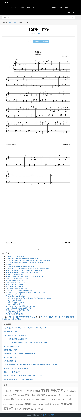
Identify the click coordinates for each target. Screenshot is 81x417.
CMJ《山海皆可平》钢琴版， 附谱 (16, 288)
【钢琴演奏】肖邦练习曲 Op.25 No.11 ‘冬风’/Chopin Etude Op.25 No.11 (28, 260)
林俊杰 (55, 395)
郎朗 (68, 399)
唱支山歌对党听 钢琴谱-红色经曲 (16, 280)
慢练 (19, 395)
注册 (68, 12)
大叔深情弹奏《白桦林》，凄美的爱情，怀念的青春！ (22, 258)
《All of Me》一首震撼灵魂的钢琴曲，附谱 (19, 290)
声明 (52, 415)
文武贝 (44, 395)
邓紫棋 (63, 400)
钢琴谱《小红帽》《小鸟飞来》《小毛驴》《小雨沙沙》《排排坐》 (25, 276)
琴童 (70, 395)
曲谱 (45, 7)
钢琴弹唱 (41, 404)
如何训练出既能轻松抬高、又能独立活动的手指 (18, 379)
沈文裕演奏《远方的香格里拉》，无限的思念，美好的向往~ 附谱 (25, 292)
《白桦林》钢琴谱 (38, 29)
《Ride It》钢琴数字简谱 (13, 300)
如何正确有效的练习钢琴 (11, 331)
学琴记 (5, 2)
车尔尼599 (56, 399)
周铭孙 (22, 391)
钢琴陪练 (40, 409)
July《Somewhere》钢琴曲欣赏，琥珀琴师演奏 (20, 306)
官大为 (66, 391)
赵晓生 (33, 399)
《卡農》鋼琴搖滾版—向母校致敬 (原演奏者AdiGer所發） (24, 266)
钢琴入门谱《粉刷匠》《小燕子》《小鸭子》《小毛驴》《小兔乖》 (25, 270)
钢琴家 (35, 404)
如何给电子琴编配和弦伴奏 (14, 274)
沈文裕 (61, 395)
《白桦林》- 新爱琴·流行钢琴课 (15, 256)
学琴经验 (36, 390)
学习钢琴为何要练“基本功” (12, 346)
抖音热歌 (35, 394)
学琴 (10, 7)
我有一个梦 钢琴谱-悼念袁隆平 (15, 284)
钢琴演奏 (66, 404)
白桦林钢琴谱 (44, 41)
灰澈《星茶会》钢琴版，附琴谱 (15, 296)
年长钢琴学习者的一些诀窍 (12, 372)
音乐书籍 (53, 7)
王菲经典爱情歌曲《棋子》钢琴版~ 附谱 (18, 308)
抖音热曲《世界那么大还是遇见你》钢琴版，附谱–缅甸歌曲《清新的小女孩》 (30, 298)
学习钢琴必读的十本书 (11, 357)
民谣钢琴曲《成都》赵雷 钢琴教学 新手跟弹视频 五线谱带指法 (25, 262)
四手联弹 (28, 390)
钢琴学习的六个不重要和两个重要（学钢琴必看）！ (20, 354)
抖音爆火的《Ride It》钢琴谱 (15, 302)
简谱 (13, 399)
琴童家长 (6, 399)
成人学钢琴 (25, 395)
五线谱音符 (9, 264)
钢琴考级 (26, 408)
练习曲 (19, 399)
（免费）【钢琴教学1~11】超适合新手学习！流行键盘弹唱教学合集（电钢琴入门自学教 (30, 365)
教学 (34, 7)
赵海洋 (38, 400)
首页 (4, 7)
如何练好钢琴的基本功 (11, 350)
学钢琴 (45, 390)
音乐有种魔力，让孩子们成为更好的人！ (16, 335)
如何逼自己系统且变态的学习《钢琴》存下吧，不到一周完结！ (23, 376)
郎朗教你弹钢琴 (8, 404)
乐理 (28, 7)
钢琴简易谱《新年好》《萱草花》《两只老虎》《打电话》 (23, 272)
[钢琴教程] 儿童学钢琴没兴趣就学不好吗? (16, 368)
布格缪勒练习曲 (7, 395)
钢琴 (66, 7)
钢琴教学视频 (56, 404)
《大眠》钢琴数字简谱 (13, 312)
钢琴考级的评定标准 (10, 361)
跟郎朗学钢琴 (46, 399)
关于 (44, 415)
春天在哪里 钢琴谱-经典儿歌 (15, 286)
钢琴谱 (33, 408)
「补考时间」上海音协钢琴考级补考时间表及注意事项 (57, 317)
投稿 (48, 415)
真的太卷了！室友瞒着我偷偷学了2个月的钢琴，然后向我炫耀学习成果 (25, 342)
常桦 (14, 395)
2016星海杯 (6, 391)
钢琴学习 (28, 404)
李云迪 (50, 395)
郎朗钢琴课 (19, 404)
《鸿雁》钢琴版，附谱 (13, 304)
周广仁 (12, 391)
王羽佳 (66, 395)
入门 (22, 7)
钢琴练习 (8, 408)
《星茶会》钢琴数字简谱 (13, 294)
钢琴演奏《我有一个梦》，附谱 (15, 282)
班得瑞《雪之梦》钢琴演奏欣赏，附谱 (18, 310)
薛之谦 (28, 399)
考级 (40, 7)
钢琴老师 (18, 409)
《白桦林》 (36, 41)
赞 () (39, 249)
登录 (74, 12)
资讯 (60, 7)
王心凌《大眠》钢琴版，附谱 (15, 314)
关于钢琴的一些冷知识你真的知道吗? (15, 339)
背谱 (24, 399)
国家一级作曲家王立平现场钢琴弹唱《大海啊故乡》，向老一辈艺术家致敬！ (18, 318)
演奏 (16, 7)
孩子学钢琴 (57, 390)
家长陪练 (73, 391)
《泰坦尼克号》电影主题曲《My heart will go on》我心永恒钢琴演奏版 (28, 268)
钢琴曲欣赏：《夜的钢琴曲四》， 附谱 (17, 278)
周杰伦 (17, 391)
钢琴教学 (48, 404)
